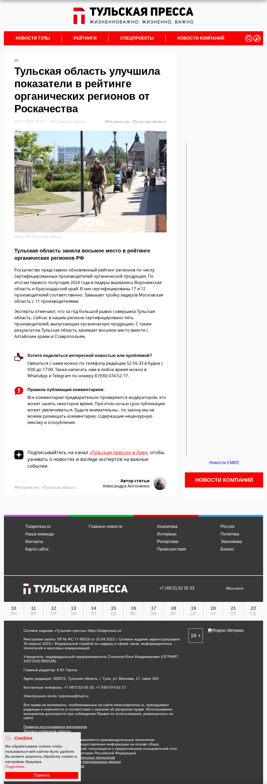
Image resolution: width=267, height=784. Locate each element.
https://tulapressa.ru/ (105, 630)
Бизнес (227, 549)
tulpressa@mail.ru (74, 696)
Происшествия (171, 549)
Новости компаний (200, 38)
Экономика (231, 541)
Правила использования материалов (55, 727)
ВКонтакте (235, 588)
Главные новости (105, 526)
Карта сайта (36, 549)
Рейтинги (85, 38)
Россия (227, 526)
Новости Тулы (33, 38)
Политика (230, 534)
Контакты (34, 541)
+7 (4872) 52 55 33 (176, 588)
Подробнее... (16, 766)
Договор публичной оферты (47, 731)
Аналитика (167, 526)
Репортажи (167, 541)
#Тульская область (149, 121)
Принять (42, 775)
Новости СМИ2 (224, 462)
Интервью (167, 534)
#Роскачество (117, 121)
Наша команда (39, 534)
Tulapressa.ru (38, 526)
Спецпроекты (137, 38)
